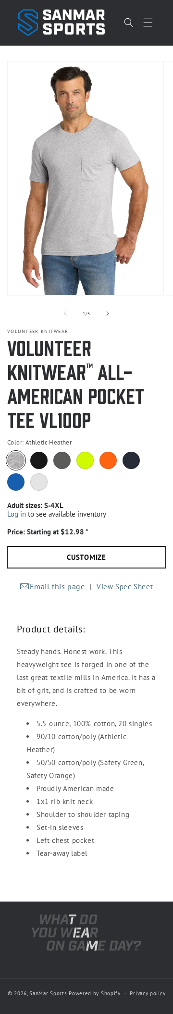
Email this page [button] (57, 586)
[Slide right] (107, 313)
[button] (148, 22)
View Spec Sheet (125, 586)
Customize (86, 557)
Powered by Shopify (95, 993)
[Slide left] (65, 313)
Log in (16, 514)
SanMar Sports (48, 993)
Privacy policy (147, 993)
